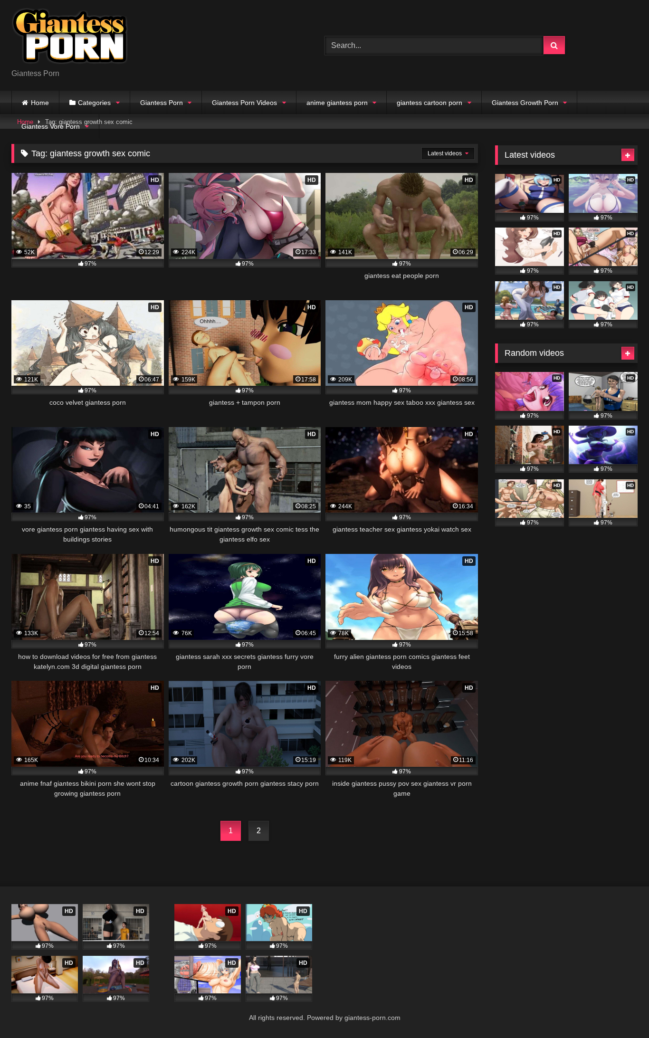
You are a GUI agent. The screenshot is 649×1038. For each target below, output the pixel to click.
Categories (94, 102)
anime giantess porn (337, 102)
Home (40, 102)
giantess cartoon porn (429, 102)
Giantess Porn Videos (244, 102)
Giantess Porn (161, 102)
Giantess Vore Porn (50, 126)
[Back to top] (619, 1009)
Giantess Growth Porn (525, 102)
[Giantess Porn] (69, 38)
